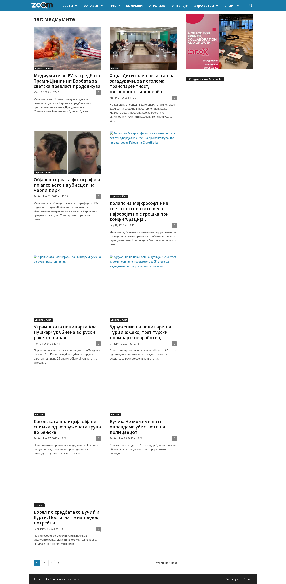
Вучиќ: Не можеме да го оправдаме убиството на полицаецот (137, 427)
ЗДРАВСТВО (204, 6)
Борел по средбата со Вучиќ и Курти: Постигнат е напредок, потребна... (66, 517)
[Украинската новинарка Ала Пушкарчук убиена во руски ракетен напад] (67, 288)
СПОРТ (229, 6)
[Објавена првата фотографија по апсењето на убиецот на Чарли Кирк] (67, 152)
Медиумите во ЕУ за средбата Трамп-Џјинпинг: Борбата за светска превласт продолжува (67, 81)
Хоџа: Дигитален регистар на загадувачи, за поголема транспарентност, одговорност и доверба (142, 84)
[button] (250, 6)
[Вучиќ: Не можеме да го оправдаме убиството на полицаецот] (143, 394)
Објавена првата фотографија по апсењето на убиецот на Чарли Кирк (67, 185)
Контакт (248, 579)
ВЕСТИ (68, 6)
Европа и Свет (43, 68)
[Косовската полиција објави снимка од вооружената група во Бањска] (67, 394)
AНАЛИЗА (157, 6)
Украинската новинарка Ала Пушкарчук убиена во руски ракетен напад (65, 332)
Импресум (231, 579)
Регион (39, 414)
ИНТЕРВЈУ (180, 6)
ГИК (112, 6)
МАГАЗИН (91, 6)
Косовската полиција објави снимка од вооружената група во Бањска (67, 427)
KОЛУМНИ (134, 6)
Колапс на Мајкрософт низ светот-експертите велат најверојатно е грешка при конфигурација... (139, 211)
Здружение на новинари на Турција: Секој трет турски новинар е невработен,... (140, 332)
